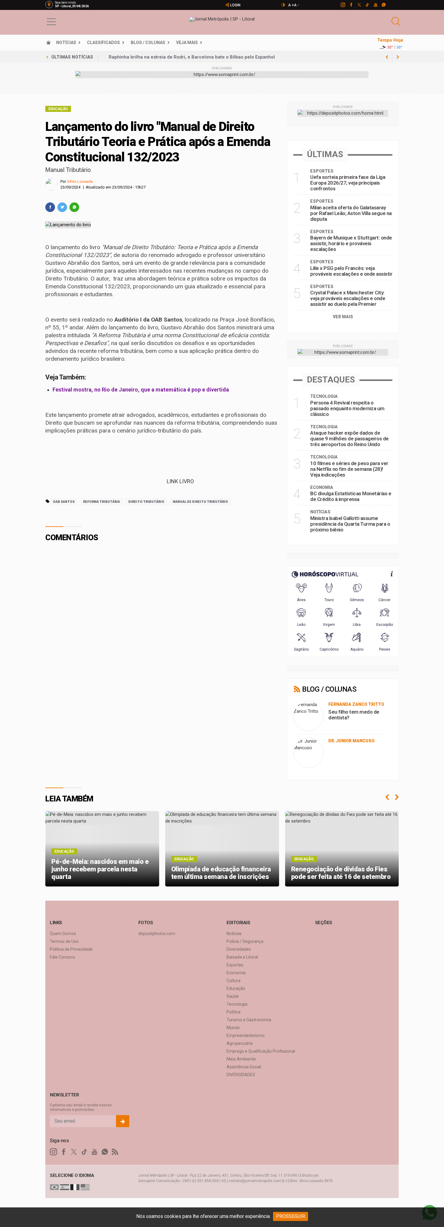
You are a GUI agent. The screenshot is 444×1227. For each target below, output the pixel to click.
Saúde (233, 996)
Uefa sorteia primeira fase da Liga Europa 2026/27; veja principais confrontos (193, 57)
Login (234, 5)
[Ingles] (85, 1187)
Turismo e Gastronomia (249, 1019)
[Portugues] (54, 1187)
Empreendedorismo (246, 1035)
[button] (51, 21)
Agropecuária (240, 1043)
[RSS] (115, 1151)
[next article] (386, 57)
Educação (58, 109)
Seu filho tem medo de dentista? (353, 715)
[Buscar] (396, 21)
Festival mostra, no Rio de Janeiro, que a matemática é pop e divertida (141, 389)
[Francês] (74, 1187)
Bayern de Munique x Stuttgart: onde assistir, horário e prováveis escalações (351, 243)
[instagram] (343, 5)
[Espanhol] (64, 1187)
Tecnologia (237, 1004)
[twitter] (359, 5)
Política (233, 1012)
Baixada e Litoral (242, 957)
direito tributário (146, 501)
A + (291, 5)
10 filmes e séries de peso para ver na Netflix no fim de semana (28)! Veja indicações (349, 469)
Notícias (66, 42)
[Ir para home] (48, 42)
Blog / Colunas (148, 42)
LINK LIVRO (180, 481)
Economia (236, 972)
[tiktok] (367, 5)
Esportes (235, 964)
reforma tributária (101, 501)
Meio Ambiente (241, 1059)
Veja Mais (187, 42)
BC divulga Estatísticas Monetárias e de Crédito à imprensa (350, 496)
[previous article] (397, 57)
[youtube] (375, 5)
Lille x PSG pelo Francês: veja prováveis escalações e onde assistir (351, 271)
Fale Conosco (62, 957)
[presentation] (387, 797)
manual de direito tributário (200, 501)
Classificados (103, 42)
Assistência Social (244, 1066)
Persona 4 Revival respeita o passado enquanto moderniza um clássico (347, 408)
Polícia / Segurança (245, 941)
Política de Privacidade (71, 949)
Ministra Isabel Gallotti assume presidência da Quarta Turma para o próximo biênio (350, 524)
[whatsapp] (383, 5)
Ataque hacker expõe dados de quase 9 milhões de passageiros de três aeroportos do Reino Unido (349, 438)
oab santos (64, 501)
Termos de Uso (64, 941)
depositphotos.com (156, 933)
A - (296, 5)
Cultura (233, 980)
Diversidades (239, 949)
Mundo (233, 1027)
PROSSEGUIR (290, 1216)
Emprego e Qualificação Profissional (261, 1051)
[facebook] (351, 5)
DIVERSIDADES (241, 1074)
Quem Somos (63, 933)
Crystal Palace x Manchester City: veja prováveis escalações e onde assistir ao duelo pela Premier (347, 298)
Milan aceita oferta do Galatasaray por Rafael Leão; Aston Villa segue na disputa (351, 213)
